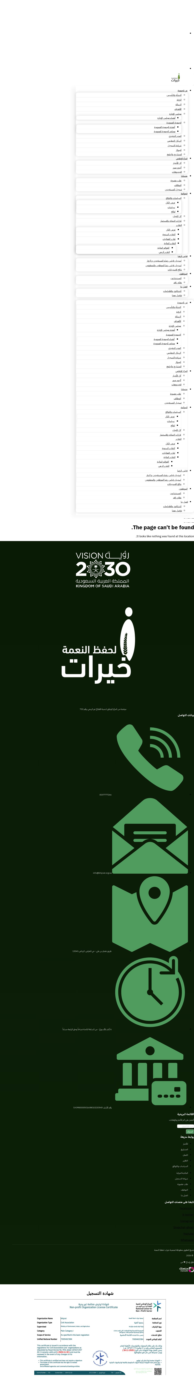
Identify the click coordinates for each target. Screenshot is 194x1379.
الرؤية (179, 99)
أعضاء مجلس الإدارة (166, 118)
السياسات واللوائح (173, 198)
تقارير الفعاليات (169, 239)
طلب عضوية (176, 180)
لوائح (173, 211)
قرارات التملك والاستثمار (170, 221)
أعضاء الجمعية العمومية (164, 127)
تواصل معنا (177, 295)
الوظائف (177, 185)
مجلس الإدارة (175, 114)
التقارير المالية (170, 243)
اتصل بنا (183, 286)
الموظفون (183, 273)
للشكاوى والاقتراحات (172, 291)
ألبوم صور (177, 167)
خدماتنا (184, 176)
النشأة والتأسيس (174, 95)
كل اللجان (177, 216)
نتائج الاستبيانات (175, 269)
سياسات (171, 207)
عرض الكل (170, 202)
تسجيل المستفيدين (173, 189)
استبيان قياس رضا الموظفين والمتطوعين (163, 265)
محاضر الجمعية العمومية (164, 131)
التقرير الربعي (164, 252)
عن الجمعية (182, 90)
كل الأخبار (177, 163)
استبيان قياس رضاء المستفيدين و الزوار (164, 260)
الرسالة (178, 104)
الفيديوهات (177, 172)
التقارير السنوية (168, 234)
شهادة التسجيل (174, 145)
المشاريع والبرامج (174, 154)
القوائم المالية (163, 248)
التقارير (179, 225)
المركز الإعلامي (181, 158)
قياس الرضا (182, 256)
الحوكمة (184, 193)
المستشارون (176, 278)
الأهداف (177, 109)
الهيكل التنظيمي (174, 140)
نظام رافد (178, 282)
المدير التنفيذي (175, 136)
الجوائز (178, 150)
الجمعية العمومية (173, 122)
